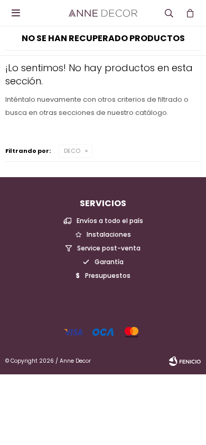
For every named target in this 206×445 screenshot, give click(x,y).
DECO (72, 151)
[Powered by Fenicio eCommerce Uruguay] (185, 361)
